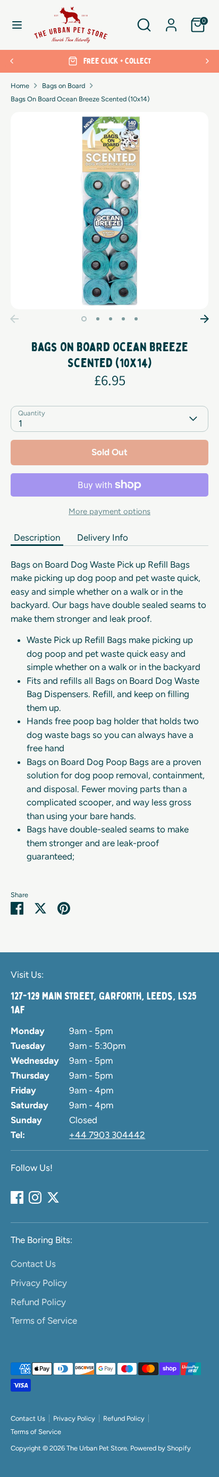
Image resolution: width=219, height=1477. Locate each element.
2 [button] (97, 318)
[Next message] (207, 61)
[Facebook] (17, 1197)
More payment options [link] (109, 511)
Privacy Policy (39, 1283)
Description (37, 537)
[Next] (204, 319)
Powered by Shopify (160, 1448)
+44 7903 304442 (107, 1135)
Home (20, 86)
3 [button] (110, 318)
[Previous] (14, 319)
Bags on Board (63, 86)
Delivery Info (102, 537)
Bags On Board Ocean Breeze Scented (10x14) (80, 99)
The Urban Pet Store (96, 1448)
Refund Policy (38, 1302)
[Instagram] (35, 1197)
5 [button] (136, 318)
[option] (109, 61)
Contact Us (33, 1263)
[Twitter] (53, 1197)
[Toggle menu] (17, 25)
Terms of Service (44, 1320)
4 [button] (123, 318)
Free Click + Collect (116, 61)
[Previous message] (11, 61)
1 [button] (84, 319)
